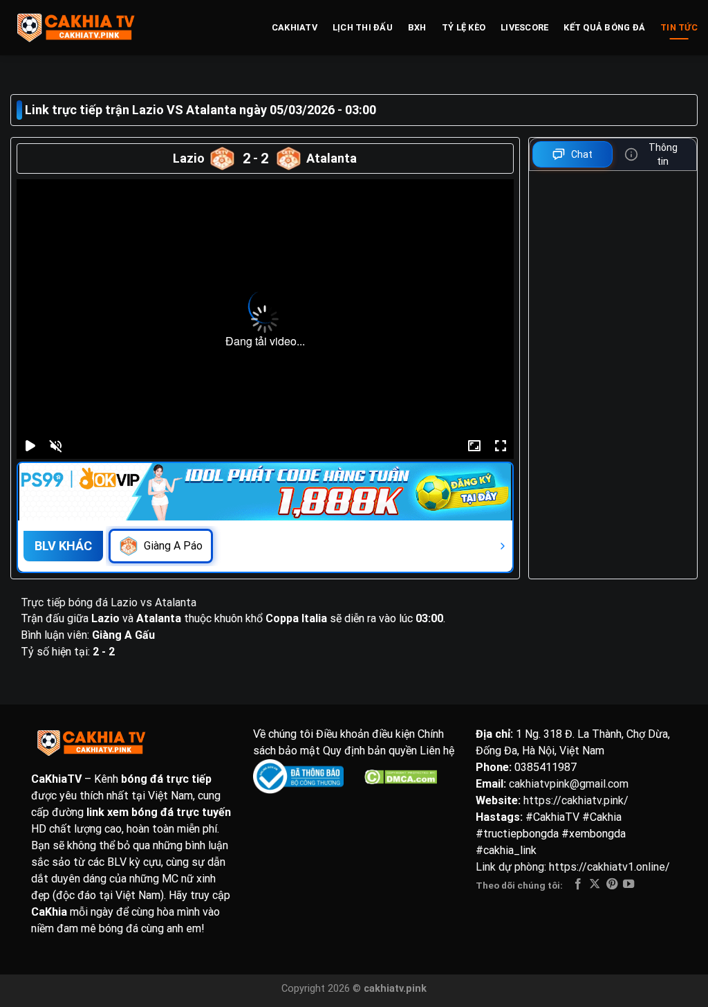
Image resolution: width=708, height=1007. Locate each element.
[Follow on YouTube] (628, 884)
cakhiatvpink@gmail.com (568, 783)
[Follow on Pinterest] (611, 884)
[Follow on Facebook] (578, 884)
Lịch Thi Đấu (363, 27)
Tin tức (679, 27)
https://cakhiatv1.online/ (609, 866)
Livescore (524, 27)
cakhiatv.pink (395, 989)
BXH (417, 27)
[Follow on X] (594, 884)
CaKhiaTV (294, 27)
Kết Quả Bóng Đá (604, 27)
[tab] (572, 154)
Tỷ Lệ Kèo (463, 27)
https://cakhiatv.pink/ (575, 800)
